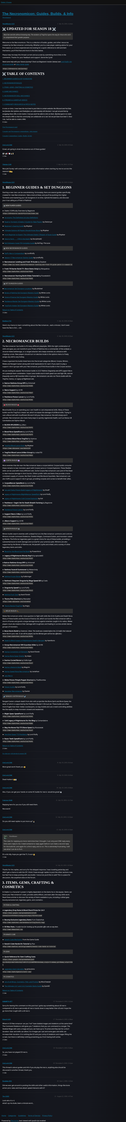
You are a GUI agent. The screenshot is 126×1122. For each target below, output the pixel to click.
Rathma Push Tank (11, 595)
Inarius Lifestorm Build (12, 667)
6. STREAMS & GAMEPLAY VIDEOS (14, 100)
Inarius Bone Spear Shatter (14, 656)
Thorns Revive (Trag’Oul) (13, 606)
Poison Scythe (9, 687)
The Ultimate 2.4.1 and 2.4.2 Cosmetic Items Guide (23, 986)
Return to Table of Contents (12, 310)
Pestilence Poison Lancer (13, 510)
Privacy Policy (47, 1116)
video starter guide (22, 64)
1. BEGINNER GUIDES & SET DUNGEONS (17, 79)
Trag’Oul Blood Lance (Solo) (14, 446)
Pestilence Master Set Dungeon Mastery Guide (21, 301)
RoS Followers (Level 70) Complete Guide (19, 243)
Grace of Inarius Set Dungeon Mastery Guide (21, 297)
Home (4, 1116)
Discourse (14, 1121)
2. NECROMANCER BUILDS (12, 83)
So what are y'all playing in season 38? (14, 753)
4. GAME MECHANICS (10, 91)
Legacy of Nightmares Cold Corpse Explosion (21, 498)
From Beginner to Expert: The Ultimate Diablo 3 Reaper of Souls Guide (30, 235)
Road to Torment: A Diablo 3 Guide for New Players (23, 222)
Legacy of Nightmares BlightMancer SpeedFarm (22, 494)
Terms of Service (34, 1116)
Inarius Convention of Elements (16, 652)
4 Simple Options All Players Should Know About (22, 230)
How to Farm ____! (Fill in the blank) (17, 239)
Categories (12, 1116)
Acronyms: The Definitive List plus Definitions (21, 218)
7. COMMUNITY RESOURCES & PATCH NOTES (19, 104)
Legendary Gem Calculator (14, 969)
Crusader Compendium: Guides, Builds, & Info (17, 136)
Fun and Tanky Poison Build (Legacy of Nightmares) (23, 490)
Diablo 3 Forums (6, 2)
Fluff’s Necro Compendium (14, 253)
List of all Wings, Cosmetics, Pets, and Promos (21, 982)
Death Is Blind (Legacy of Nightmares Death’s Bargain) (24, 640)
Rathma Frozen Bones (12, 576)
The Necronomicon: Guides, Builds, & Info (37, 14)
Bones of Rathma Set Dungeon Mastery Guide (21, 293)
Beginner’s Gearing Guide (14, 226)
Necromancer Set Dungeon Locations (18, 288)
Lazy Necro (8, 676)
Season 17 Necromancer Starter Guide (18, 258)
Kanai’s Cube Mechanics (13, 939)
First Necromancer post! (9, 127)
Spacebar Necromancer (13, 691)
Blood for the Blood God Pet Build (17, 551)
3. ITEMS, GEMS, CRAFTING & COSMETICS (17, 87)
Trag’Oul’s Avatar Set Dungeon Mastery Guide (21, 306)
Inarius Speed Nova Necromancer (17, 671)
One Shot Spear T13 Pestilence (15, 734)
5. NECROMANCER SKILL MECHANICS (16, 96)
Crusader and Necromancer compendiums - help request (19, 131)
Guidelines (22, 1116)
